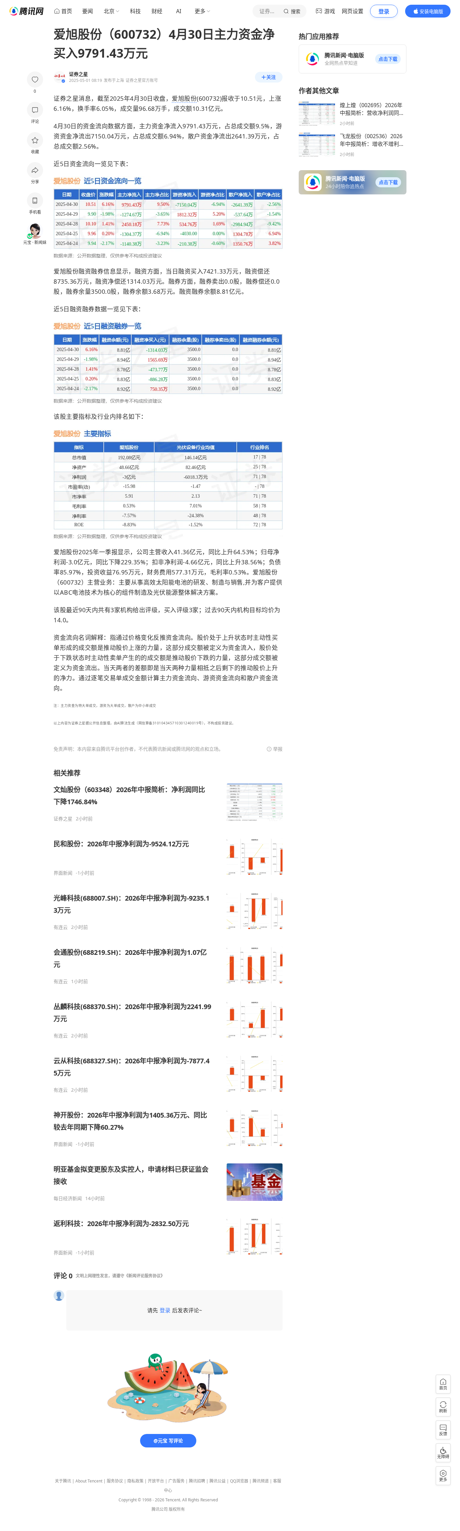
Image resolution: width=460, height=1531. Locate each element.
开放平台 (156, 1481)
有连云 (61, 927)
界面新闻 (63, 873)
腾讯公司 (160, 1509)
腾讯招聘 (197, 1481)
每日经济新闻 (68, 1198)
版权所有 (177, 1509)
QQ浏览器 (239, 1481)
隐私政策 (135, 1481)
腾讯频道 (261, 1481)
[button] (388, 59)
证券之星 (63, 818)
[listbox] (168, 1012)
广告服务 (176, 1481)
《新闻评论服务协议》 (144, 1276)
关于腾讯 (63, 1481)
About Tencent (88, 1481)
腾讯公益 (217, 1481)
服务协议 (115, 1481)
